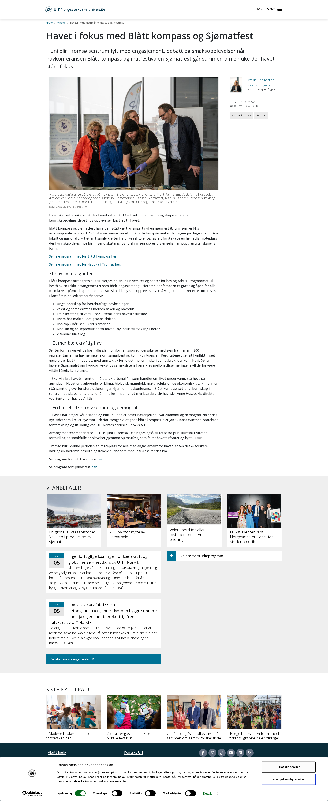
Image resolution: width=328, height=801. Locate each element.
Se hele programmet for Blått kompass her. (83, 256)
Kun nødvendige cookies (288, 779)
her (99, 459)
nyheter (61, 22)
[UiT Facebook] (203, 753)
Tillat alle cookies (288, 767)
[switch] (117, 793)
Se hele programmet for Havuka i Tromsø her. (85, 264)
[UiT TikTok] (222, 753)
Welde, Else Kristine (261, 80)
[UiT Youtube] (231, 753)
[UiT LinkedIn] (240, 753)
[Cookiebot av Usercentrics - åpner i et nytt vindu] (32, 793)
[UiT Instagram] (212, 753)
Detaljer (208, 793)
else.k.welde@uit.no (259, 85)
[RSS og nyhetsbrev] (250, 753)
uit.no (49, 22)
